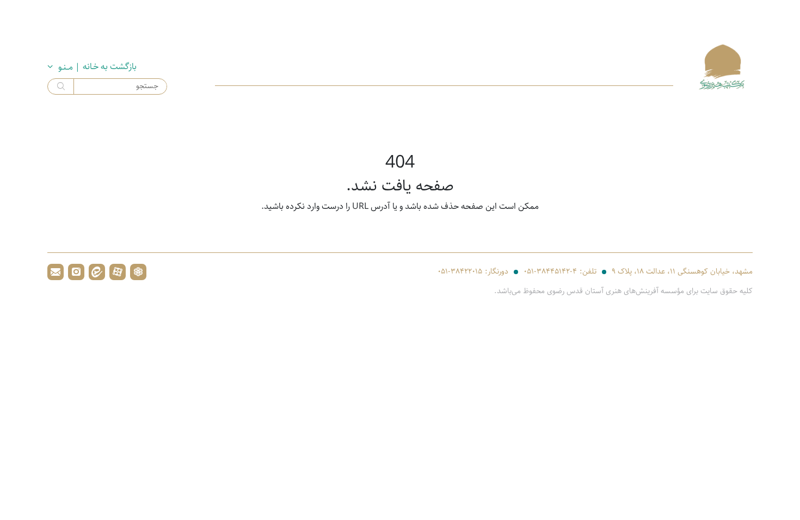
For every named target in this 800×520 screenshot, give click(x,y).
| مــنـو (69, 67)
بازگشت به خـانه (110, 66)
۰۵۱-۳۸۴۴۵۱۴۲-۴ (550, 271)
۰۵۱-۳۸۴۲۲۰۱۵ (460, 271)
